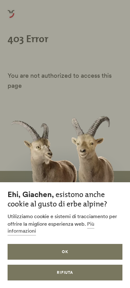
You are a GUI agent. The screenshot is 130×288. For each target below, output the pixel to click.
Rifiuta (65, 272)
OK (65, 251)
